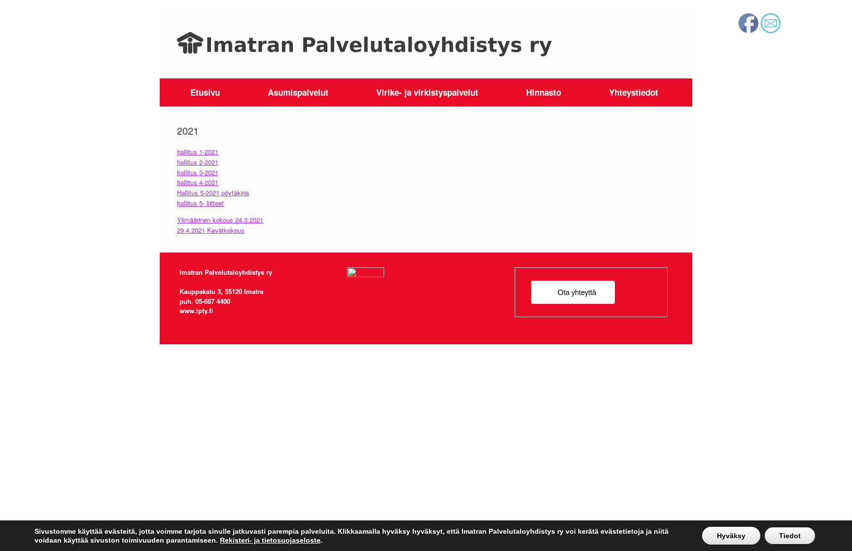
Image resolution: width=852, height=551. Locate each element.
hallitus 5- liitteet (200, 203)
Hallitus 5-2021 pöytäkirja (213, 192)
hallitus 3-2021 (197, 172)
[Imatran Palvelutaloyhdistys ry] (364, 44)
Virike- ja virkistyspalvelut (427, 92)
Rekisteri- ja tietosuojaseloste (270, 540)
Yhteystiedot (633, 92)
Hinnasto (543, 92)
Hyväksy (731, 536)
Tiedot (790, 536)
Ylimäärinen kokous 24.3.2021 (220, 219)
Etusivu (205, 92)
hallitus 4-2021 (197, 182)
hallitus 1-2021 (197, 151)
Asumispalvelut (298, 92)
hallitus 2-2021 (197, 162)
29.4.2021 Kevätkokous (211, 230)
